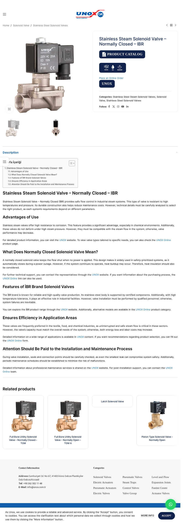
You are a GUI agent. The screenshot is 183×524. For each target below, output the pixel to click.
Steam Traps (129, 482)
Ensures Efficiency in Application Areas (29, 181)
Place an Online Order (111, 78)
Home (6, 25)
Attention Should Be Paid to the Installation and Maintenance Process (43, 184)
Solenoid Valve (21, 25)
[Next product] (175, 25)
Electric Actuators (103, 482)
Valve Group (130, 493)
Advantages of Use (19, 171)
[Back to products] (171, 25)
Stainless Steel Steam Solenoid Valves (134, 96)
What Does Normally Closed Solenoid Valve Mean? (34, 174)
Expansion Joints (161, 482)
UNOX (107, 83)
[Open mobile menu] (4, 14)
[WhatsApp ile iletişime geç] (170, 504)
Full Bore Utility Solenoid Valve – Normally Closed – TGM (23, 440)
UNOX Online (163, 240)
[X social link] (113, 106)
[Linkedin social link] (127, 106)
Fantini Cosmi (159, 488)
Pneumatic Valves (132, 477)
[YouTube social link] (122, 106)
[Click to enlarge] (9, 109)
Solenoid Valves (102, 477)
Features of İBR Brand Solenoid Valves (29, 178)
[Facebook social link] (109, 106)
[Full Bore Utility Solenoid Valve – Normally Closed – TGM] (23, 416)
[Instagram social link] (118, 106)
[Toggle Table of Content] (70, 163)
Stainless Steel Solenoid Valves (50, 25)
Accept (166, 515)
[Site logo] (90, 14)
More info (148, 515)
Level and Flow (160, 477)
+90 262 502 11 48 (30, 483)
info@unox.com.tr (32, 487)
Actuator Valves (160, 493)
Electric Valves (101, 493)
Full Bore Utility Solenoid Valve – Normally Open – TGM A (67, 440)
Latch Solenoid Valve (112, 401)
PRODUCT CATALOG (124, 54)
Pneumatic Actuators (104, 488)
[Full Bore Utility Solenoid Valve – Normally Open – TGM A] (68, 416)
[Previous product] (167, 25)
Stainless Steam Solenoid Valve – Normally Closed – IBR (34, 168)
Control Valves (131, 488)
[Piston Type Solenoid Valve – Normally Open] (157, 416)
